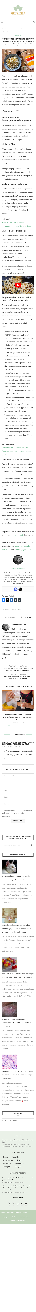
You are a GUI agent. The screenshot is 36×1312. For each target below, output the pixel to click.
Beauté (5, 1157)
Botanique (6, 1163)
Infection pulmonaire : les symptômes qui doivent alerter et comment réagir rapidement (17, 1074)
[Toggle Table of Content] (16, 111)
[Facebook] (3, 600)
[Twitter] (20, 589)
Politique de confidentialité (18, 1220)
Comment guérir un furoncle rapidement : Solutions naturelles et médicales (16, 1022)
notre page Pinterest (24, 549)
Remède (15, 1157)
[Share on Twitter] (25, 617)
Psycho (20, 1160)
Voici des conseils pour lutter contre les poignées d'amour (16, 743)
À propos (5, 1217)
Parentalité (19, 1163)
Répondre (31, 742)
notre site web (17, 535)
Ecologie (6, 1166)
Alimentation (7, 1160)
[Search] (34, 22)
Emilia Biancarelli (14, 44)
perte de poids (16, 609)
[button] (3, 708)
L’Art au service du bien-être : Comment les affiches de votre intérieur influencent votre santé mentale (17, 1188)
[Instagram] (16, 589)
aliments (6, 609)
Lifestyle (17, 1166)
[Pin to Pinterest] (27, 617)
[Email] (15, 600)
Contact (14, 1217)
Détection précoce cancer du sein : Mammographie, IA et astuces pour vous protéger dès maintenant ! (16, 928)
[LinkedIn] (11, 600)
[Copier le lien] (19, 600)
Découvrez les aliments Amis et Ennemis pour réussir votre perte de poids (16, 451)
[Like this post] (21, 617)
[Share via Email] (30, 617)
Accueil (4, 29)
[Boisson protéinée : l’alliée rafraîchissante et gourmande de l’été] (18, 700)
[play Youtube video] (18, 285)
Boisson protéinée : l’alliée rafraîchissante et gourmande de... (18, 717)
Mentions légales (25, 1217)
